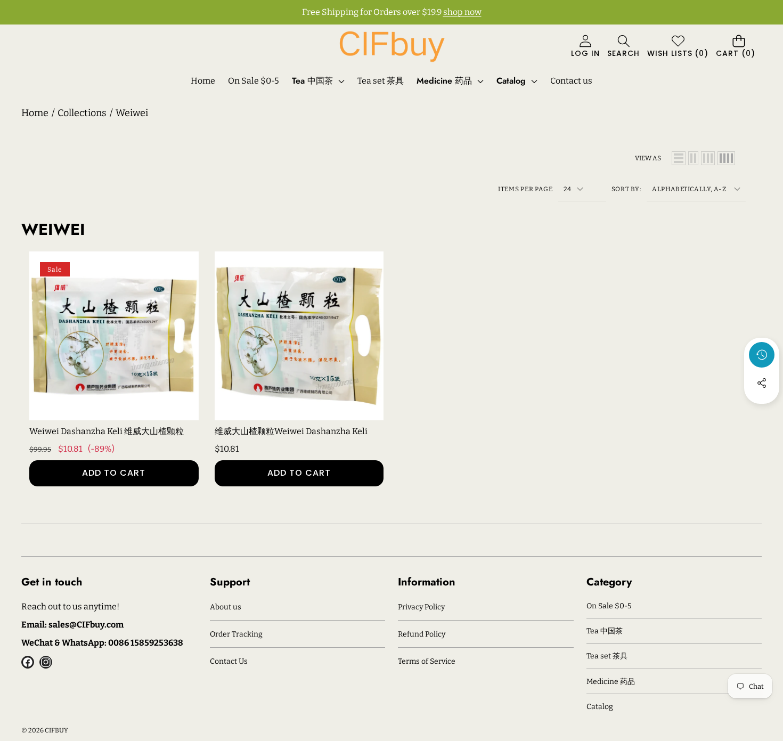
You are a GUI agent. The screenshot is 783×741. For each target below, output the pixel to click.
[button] (623, 47)
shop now (462, 12)
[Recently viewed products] (761, 355)
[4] (726, 158)
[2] (693, 158)
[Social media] (761, 383)
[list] (679, 158)
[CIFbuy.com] (391, 47)
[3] (708, 158)
